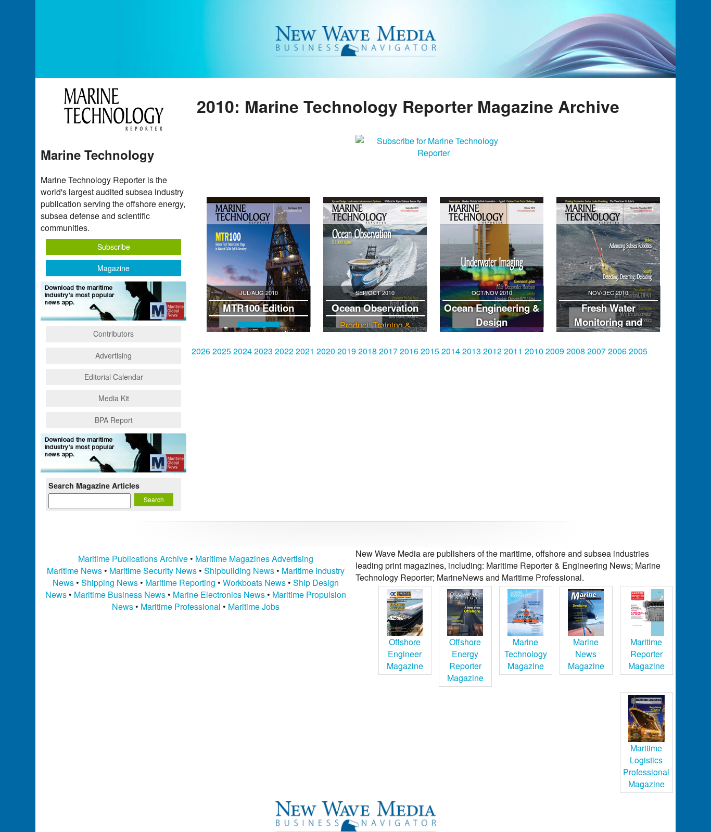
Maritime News (74, 571)
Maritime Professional (181, 606)
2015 (430, 351)
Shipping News (109, 582)
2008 (575, 351)
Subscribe (113, 246)
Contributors (113, 333)
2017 (388, 351)
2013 (471, 351)
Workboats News (254, 582)
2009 (554, 351)
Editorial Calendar (113, 377)
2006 (617, 351)
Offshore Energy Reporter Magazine (465, 660)
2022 (284, 351)
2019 (346, 351)
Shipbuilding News (239, 571)
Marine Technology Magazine (525, 654)
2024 (242, 351)
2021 (305, 351)
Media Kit (113, 398)
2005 (638, 351)
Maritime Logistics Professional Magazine (646, 766)
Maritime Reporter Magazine (646, 654)
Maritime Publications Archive (133, 559)
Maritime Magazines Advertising (254, 559)
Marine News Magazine (586, 654)
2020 (325, 351)
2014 (450, 351)
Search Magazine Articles (93, 485)
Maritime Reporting (180, 582)
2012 (492, 351)
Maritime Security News (153, 571)
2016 (409, 351)
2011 (513, 351)
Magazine (113, 268)
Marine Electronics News (219, 594)
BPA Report (114, 420)
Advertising (113, 355)
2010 (534, 351)
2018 (367, 351)
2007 (596, 351)
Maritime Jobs (254, 606)
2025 (221, 351)
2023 (263, 351)
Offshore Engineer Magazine (405, 654)
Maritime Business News (121, 594)
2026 (201, 351)
